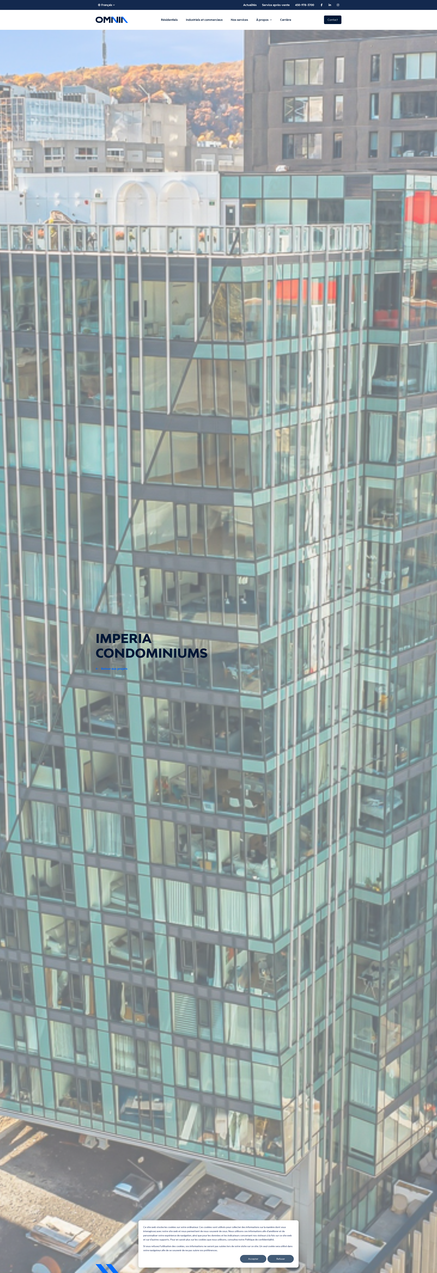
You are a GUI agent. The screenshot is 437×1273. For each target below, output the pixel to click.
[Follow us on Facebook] (321, 5)
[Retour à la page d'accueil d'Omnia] (112, 20)
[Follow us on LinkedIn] (329, 5)
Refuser (280, 1258)
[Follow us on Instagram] (338, 5)
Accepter (253, 1258)
